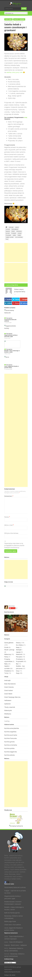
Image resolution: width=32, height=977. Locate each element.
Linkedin (9, 303)
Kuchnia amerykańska (11, 728)
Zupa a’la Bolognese (16, 942)
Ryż (17, 664)
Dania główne (15, 229)
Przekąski (13, 233)
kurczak (8, 233)
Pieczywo (19, 657)
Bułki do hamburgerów (12, 913)
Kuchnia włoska (9, 755)
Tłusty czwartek (9, 707)
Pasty (6, 657)
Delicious (24, 303)
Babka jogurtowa (10, 921)
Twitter (17, 299)
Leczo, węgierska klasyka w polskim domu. (11, 366)
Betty (13, 22)
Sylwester (7, 704)
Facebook (9, 299)
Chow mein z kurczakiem (12, 925)
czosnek (8, 229)
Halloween (7, 700)
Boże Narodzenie (10, 684)
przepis (19, 233)
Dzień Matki (8, 694)
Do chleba (19, 645)
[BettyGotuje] (15, 4)
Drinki (6, 647)
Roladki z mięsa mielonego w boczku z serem (12, 351)
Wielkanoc (7, 714)
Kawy (17, 647)
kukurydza (19, 231)
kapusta (8, 231)
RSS (10, 882)
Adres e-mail (9, 525)
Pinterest (17, 303)
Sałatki (19, 235)
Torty (6, 673)
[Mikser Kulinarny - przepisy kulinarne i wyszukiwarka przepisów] (16, 824)
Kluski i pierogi (9, 650)
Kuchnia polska (9, 748)
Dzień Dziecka (9, 687)
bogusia (7, 945)
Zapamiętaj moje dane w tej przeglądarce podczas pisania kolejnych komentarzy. (14, 545)
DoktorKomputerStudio (12, 972)
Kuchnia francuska (10, 738)
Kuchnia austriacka (10, 735)
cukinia (17, 227)
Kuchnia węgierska (10, 752)
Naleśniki (19, 654)
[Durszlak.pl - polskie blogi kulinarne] (16, 826)
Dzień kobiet (8, 690)
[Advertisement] (16, 252)
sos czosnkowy (19, 237)
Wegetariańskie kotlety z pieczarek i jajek (11, 335)
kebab (13, 231)
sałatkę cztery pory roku (14, 72)
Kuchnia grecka (9, 742)
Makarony (7, 654)
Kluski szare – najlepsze (19, 945)
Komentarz (8, 496)
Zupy (17, 673)
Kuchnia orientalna (10, 745)
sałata (14, 235)
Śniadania (7, 671)
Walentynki (8, 710)
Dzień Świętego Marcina (12, 697)
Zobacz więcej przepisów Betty (19, 291)
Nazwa (7, 517)
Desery (18, 643)
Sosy (7, 239)
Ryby (6, 664)
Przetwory (19, 659)
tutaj (25, 117)
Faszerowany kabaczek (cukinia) (10, 320)
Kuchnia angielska (10, 732)
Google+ (24, 299)
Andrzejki (11, 227)
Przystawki (8, 19)
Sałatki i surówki (19, 19)
